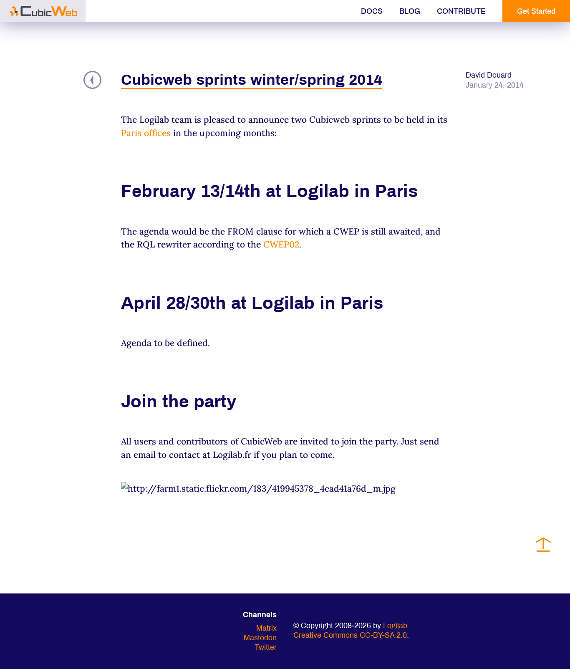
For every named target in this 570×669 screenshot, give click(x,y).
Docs (372, 11)
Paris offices (146, 133)
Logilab (395, 626)
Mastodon (260, 638)
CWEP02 (281, 244)
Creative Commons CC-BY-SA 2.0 (350, 635)
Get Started (536, 11)
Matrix (266, 628)
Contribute (461, 11)
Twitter (266, 647)
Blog (409, 11)
